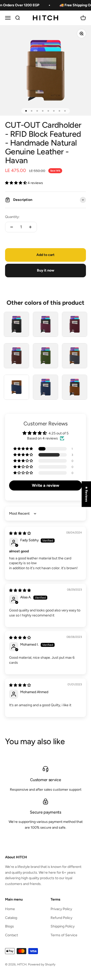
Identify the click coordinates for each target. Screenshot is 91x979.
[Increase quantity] (30, 227)
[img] (20, 533)
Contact (11, 935)
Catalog (11, 918)
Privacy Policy (61, 909)
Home (10, 909)
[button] (16, 183)
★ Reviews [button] (86, 494)
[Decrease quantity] (11, 227)
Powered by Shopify (41, 964)
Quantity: (12, 217)
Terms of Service (64, 935)
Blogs (9, 926)
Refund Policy (61, 918)
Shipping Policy (63, 926)
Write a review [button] (45, 485)
